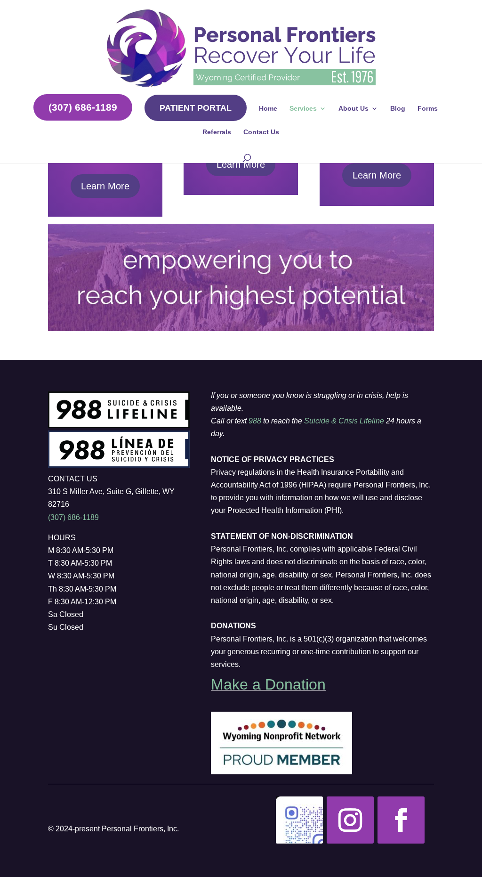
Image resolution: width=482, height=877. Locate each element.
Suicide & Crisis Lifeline (344, 421)
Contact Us (261, 132)
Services (303, 108)
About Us (353, 108)
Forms (428, 108)
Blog (397, 108)
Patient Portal (196, 108)
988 (255, 421)
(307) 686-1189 (82, 107)
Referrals (216, 132)
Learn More (105, 186)
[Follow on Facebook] (401, 820)
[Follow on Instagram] (299, 820)
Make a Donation (268, 684)
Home (268, 108)
